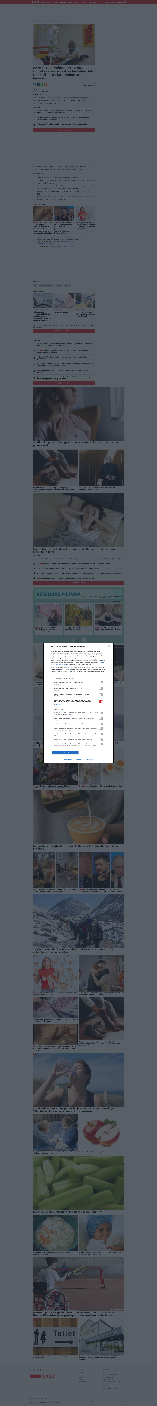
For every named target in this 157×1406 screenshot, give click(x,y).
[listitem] (78, 678)
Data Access (78, 759)
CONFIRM (65, 753)
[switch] (101, 682)
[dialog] (78, 703)
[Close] (110, 647)
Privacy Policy (89, 759)
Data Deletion (68, 759)
